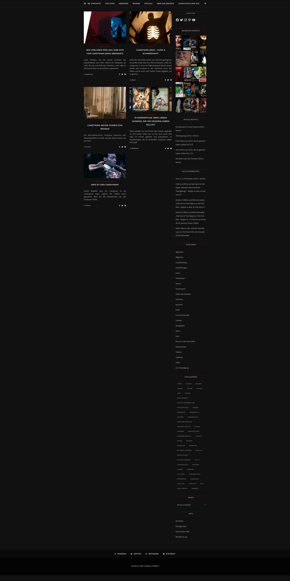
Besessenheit (182, 398)
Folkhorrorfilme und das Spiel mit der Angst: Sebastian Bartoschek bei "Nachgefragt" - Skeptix (190, 187)
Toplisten (110, 3)
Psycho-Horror (184, 460)
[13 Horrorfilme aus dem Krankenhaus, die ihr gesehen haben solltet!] (198, 43)
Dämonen (181, 412)
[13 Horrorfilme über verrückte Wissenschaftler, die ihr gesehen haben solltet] (198, 58)
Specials (149, 3)
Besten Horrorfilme (186, 403)
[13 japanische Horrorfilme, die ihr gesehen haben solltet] (198, 105)
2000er (189, 388)
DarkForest (89, 74)
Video (178, 362)
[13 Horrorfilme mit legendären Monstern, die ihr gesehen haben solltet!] (198, 89)
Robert (134, 80)
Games (178, 283)
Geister (180, 417)
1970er (189, 384)
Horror (180, 431)
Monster (193, 445)
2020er (188, 393)
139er (179, 384)
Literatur (179, 320)
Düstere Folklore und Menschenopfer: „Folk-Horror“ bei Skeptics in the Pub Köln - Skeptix (190, 203)
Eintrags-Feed (181, 526)
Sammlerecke (181, 347)
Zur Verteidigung (182, 368)
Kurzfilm (181, 445)
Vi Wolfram (155, 566)
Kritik (150, 47)
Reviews (136, 3)
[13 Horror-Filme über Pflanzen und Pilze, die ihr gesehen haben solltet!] (198, 74)
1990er (180, 388)
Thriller (181, 483)
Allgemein (179, 257)
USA (201, 483)
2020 (179, 393)
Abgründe (123, 3)
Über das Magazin (165, 3)
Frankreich (194, 412)
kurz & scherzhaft (182, 315)
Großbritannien (184, 422)
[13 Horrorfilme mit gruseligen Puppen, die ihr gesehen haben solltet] (183, 43)
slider (180, 469)
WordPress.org (181, 537)
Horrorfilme (193, 431)
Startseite (96, 3)
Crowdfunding (181, 262)
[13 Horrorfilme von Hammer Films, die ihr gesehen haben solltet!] (183, 89)
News (105, 122)
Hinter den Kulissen (183, 294)
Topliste (192, 483)
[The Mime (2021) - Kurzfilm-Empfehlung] (183, 105)
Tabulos (179, 352)
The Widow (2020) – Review (194, 179)
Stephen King (195, 474)
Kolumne (179, 304)
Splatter (181, 474)
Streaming (181, 479)
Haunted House (184, 426)
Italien (199, 436)
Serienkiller (182, 464)
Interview (179, 299)
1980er (198, 384)
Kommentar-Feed (182, 531)
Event (178, 273)
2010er (199, 388)
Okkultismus (182, 455)
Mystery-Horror (184, 450)
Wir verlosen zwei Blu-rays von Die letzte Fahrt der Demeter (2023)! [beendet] (190, 232)
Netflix (199, 450)
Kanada (189, 441)
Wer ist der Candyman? (105, 185)
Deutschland (183, 407)
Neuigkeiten (180, 326)
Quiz (177, 336)
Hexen (197, 426)
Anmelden (180, 521)
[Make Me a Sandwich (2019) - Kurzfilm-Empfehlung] (183, 58)
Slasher (195, 464)
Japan (179, 441)
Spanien (190, 469)
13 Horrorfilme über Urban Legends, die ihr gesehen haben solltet (150, 121)
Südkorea (194, 479)
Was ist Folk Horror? (197, 207)
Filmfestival (180, 278)
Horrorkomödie (184, 436)
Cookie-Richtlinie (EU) (188, 3)
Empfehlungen (181, 268)
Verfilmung (182, 488)
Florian (88, 147)
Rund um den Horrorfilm (104, 181)
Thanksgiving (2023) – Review (187, 136)
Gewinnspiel (105, 47)
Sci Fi (197, 460)
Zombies (195, 488)
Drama (195, 407)
